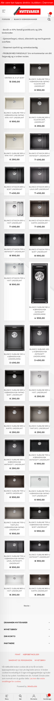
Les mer (33, 678)
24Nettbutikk (32, 686)
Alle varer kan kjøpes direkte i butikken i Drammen (27, 2)
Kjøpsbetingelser (31, 655)
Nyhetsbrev (40, 660)
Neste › (27, 605)
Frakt (17, 655)
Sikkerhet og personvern (20, 660)
